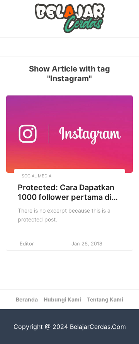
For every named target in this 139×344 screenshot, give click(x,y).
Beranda (27, 299)
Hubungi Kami (62, 299)
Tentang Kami (105, 299)
